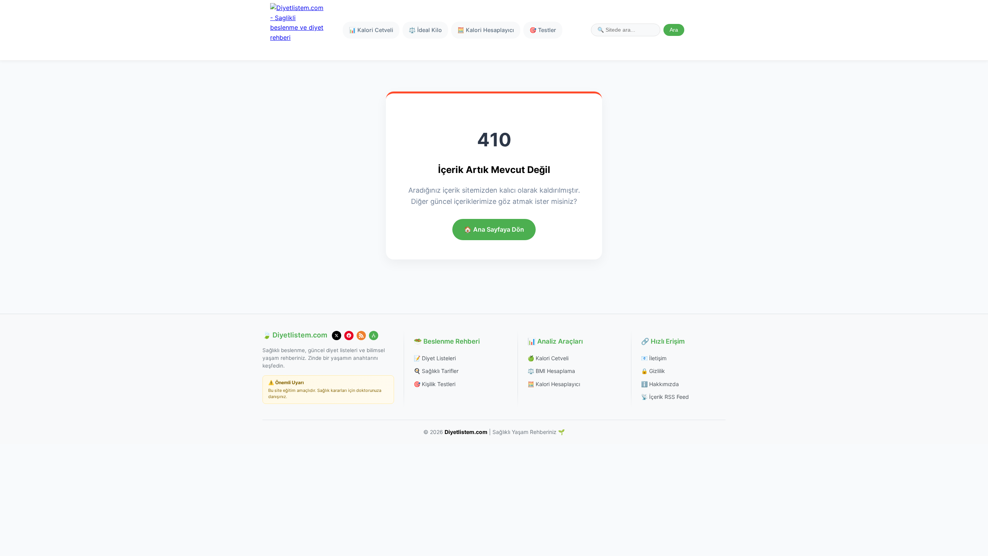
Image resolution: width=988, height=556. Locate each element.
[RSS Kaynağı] (361, 335)
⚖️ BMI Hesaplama (551, 371)
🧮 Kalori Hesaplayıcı (485, 30)
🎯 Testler (543, 30)
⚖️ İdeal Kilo (425, 30)
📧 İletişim (654, 358)
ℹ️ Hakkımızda (660, 384)
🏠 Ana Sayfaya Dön (494, 229)
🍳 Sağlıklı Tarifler (436, 371)
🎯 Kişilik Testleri (434, 384)
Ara (674, 30)
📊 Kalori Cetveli (371, 30)
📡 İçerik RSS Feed (665, 396)
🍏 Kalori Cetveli (548, 358)
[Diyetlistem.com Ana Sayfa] (297, 30)
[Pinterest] (349, 335)
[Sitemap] (373, 335)
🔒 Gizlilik (653, 371)
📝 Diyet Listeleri (435, 358)
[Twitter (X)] (336, 335)
